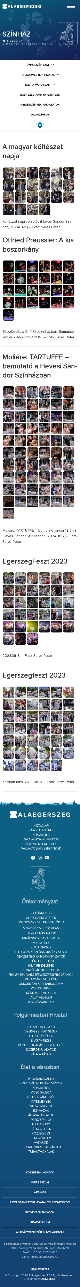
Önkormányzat (37, 65)
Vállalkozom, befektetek (41, 848)
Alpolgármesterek (41, 917)
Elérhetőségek (41, 1036)
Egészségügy (41, 1119)
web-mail (40, 1192)
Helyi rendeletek (41, 965)
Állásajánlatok (41, 1115)
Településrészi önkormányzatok (41, 952)
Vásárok (41, 1142)
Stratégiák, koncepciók (41, 970)
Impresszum (40, 1182)
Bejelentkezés (40, 1269)
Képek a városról (41, 1097)
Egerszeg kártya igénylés (40, 94)
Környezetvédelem (41, 993)
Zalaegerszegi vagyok (41, 839)
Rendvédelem (41, 1138)
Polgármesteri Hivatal (38, 74)
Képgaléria (41, 834)
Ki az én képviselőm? (42, 933)
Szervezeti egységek (41, 1031)
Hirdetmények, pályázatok (40, 104)
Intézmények (41, 1101)
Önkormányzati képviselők (38, 922)
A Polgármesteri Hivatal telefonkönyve (40, 1202)
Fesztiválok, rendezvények (41, 1083)
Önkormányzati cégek (41, 979)
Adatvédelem (40, 1222)
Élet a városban (37, 84)
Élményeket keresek (41, 844)
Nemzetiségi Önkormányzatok (41, 956)
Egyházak (41, 1110)
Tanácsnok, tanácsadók (41, 938)
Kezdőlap (15, 41)
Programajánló (41, 1078)
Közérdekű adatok (41, 1049)
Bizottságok (41, 947)
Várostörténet (41, 830)
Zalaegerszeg (21, 6)
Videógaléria (41, 1092)
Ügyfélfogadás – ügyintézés (41, 1045)
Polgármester (41, 913)
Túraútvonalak (41, 1151)
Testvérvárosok (41, 1002)
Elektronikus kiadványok (41, 1147)
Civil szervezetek (41, 1106)
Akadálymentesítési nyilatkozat (40, 1232)
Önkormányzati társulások (41, 983)
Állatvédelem (41, 997)
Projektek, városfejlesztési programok (41, 974)
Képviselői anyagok (40, 1212)
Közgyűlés (41, 943)
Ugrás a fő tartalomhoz (67, 2)
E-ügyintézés (41, 1040)
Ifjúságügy (41, 1124)
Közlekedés (41, 1133)
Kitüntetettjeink (41, 961)
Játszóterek (41, 1129)
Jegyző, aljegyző (41, 1027)
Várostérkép (41, 988)
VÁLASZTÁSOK (40, 114)
